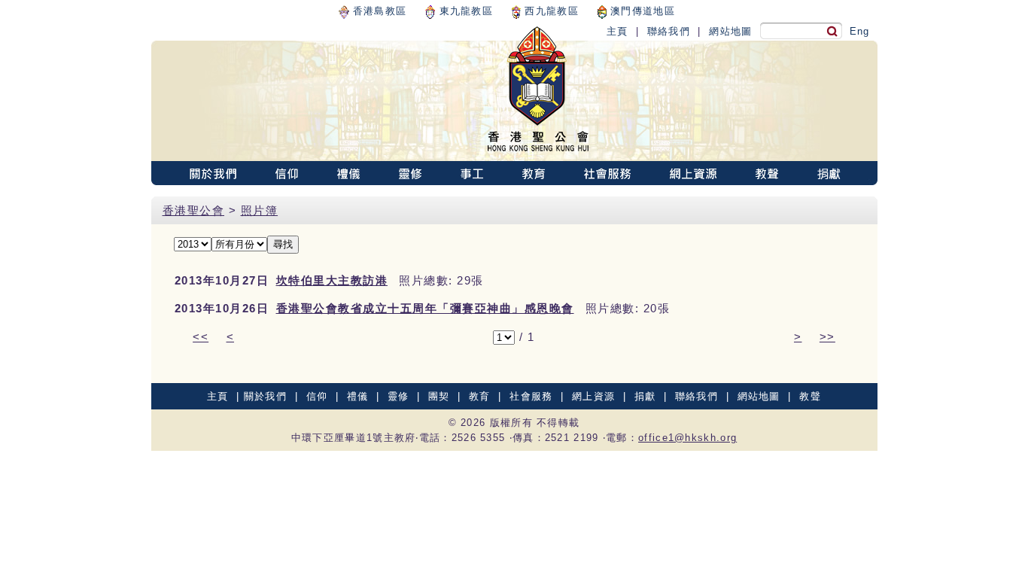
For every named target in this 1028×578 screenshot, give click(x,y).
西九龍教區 (550, 11)
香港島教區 (378, 11)
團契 (439, 396)
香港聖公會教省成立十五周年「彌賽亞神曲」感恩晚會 (425, 308)
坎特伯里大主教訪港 (332, 280)
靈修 (398, 396)
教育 (480, 396)
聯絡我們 (668, 31)
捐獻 (645, 396)
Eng (860, 31)
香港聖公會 (194, 210)
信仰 (317, 396)
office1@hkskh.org (687, 437)
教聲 (810, 396)
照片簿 (259, 210)
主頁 (617, 31)
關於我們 (265, 396)
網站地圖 (730, 31)
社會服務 (530, 396)
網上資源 (593, 396)
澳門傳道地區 (641, 11)
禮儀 (358, 396)
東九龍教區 (464, 11)
